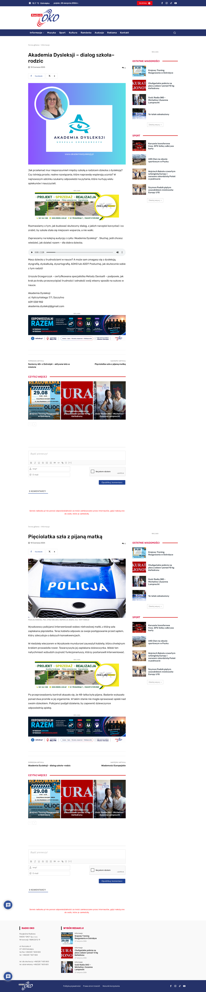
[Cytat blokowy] (55, 462)
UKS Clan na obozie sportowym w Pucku (158, 160)
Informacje (45, 45)
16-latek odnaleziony (158, 114)
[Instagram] (166, 3)
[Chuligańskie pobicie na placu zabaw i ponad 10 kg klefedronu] (77, 400)
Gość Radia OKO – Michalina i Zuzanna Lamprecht (109, 415)
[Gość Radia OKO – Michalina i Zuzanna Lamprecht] (110, 400)
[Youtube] (175, 3)
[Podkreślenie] (39, 462)
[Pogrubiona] (31, 462)
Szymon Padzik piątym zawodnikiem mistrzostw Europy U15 (160, 190)
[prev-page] (30, 424)
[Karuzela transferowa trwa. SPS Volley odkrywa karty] (139, 145)
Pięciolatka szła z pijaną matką (110, 364)
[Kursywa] (35, 462)
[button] (174, 32)
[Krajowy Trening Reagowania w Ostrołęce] (44, 400)
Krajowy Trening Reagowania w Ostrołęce (44, 415)
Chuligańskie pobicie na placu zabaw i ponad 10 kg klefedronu (77, 414)
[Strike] (43, 462)
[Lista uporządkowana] (47, 462)
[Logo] (45, 18)
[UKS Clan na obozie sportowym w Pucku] (139, 159)
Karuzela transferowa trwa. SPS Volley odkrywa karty (161, 146)
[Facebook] (162, 3)
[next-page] (34, 424)
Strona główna (33, 45)
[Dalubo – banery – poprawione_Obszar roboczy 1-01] (77, 219)
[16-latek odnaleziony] (139, 113)
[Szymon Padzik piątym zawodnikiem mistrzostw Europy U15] (139, 189)
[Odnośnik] (62, 462)
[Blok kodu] (59, 462)
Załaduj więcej (154, 124)
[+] (70, 463)
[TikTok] (171, 3)
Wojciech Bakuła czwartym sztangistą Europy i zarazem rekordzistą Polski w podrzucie (161, 175)
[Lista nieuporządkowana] (51, 462)
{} (66, 463)
